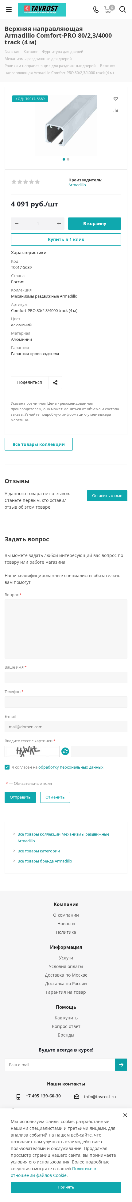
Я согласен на (57, 767)
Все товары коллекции (39, 444)
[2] (20, 182)
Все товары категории (38, 851)
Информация (66, 947)
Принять (66, 1187)
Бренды (66, 1035)
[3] (26, 182)
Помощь (66, 1007)
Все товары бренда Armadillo (44, 861)
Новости (66, 923)
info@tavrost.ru (100, 1097)
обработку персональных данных (70, 767)
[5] (38, 182)
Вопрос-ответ (66, 1026)
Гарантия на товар (66, 992)
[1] (14, 182)
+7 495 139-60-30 (43, 1096)
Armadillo (77, 184)
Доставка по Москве (66, 975)
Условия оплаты (66, 966)
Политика (66, 932)
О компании (66, 915)
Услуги (66, 958)
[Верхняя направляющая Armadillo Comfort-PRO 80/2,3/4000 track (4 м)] (66, 125)
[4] (32, 182)
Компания (66, 904)
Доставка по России (66, 983)
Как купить (66, 1018)
